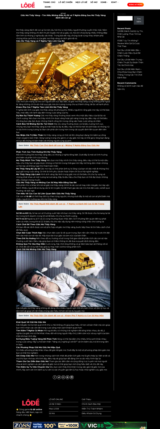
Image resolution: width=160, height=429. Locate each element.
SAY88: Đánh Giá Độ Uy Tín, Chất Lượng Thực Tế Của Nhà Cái (130, 34)
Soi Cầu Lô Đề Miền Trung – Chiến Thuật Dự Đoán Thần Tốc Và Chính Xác (130, 62)
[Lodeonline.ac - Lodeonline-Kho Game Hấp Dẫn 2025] (28, 4)
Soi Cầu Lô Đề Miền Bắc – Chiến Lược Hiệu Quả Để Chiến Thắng (129, 53)
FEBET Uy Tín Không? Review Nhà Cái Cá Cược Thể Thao (128, 43)
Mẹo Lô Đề (81, 2)
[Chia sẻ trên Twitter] (59, 377)
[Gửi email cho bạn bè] (63, 377)
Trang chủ (49, 2)
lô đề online (36, 409)
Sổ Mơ (94, 2)
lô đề (28, 196)
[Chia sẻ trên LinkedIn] (72, 377)
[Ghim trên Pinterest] (67, 377)
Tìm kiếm (121, 14)
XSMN (47, 7)
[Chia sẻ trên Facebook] (55, 377)
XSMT (114, 2)
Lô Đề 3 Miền (65, 2)
